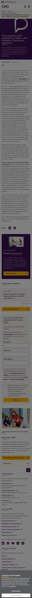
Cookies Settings (16, 591)
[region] (16, 584)
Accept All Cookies (16, 595)
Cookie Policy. (12, 586)
